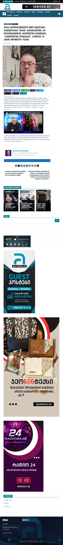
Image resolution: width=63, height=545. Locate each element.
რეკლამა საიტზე (8, 500)
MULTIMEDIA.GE (11, 12)
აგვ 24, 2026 (10, 208)
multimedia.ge (15, 157)
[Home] (4, 13)
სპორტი (16, 15)
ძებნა (6, 216)
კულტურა (9, 15)
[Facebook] (5, 160)
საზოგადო (27, 12)
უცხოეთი (47, 12)
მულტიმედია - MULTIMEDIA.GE (10, 527)
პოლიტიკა (19, 12)
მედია (33, 12)
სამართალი (40, 12)
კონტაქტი (6, 503)
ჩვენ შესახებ (7, 506)
